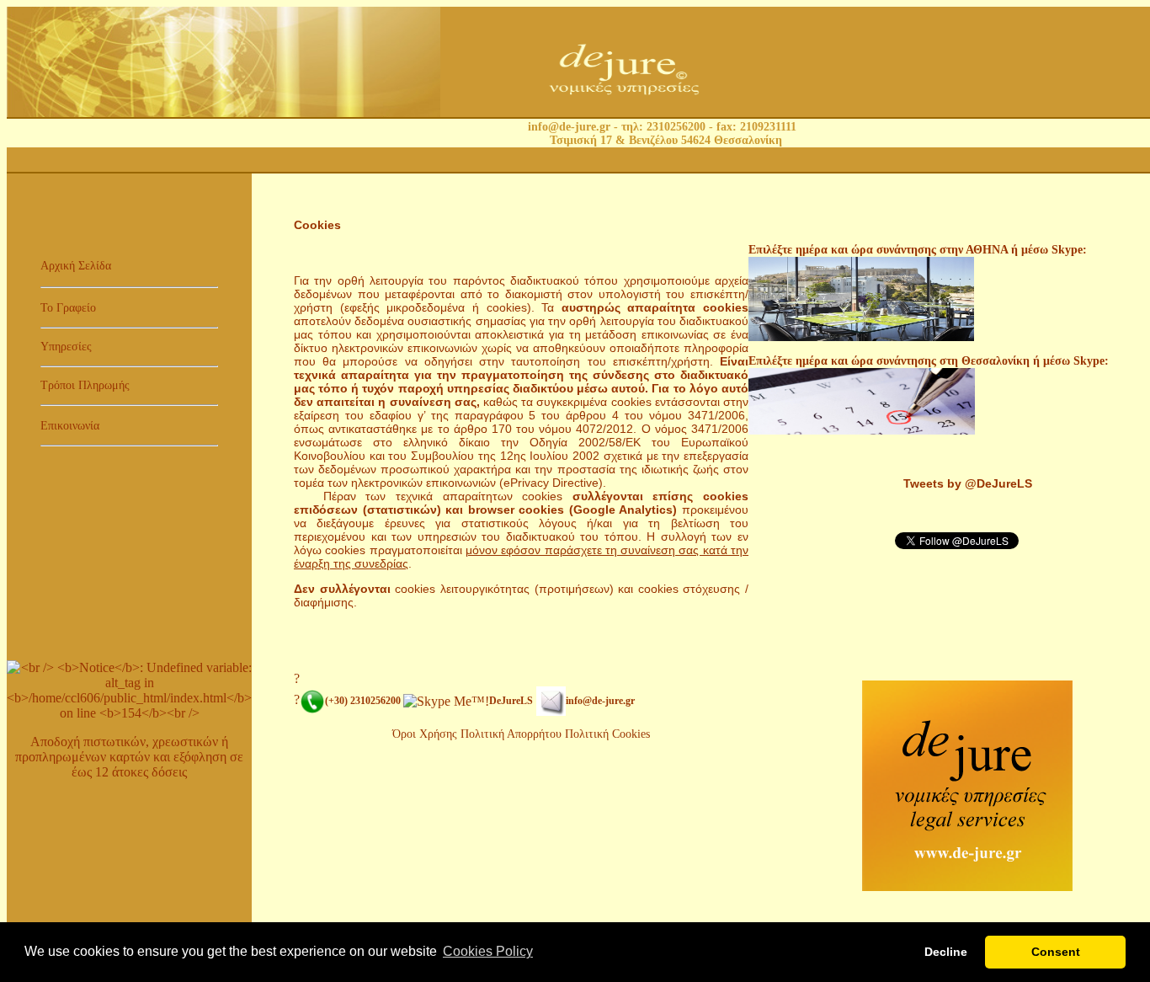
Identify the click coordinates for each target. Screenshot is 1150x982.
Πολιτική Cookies (607, 734)
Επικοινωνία (69, 425)
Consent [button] (1055, 951)
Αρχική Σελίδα (75, 265)
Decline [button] (945, 951)
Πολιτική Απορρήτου (513, 734)
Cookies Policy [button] (488, 951)
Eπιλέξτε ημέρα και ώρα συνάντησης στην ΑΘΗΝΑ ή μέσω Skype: (917, 249)
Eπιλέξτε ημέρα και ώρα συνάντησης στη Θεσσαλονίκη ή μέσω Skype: (928, 361)
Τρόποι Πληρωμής (85, 385)
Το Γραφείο (68, 308)
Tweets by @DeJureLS (967, 483)
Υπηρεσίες (66, 346)
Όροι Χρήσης (424, 734)
